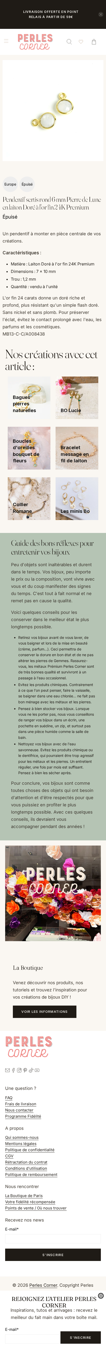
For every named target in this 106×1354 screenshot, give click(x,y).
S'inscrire (80, 1337)
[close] (100, 1295)
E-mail (12, 1329)
